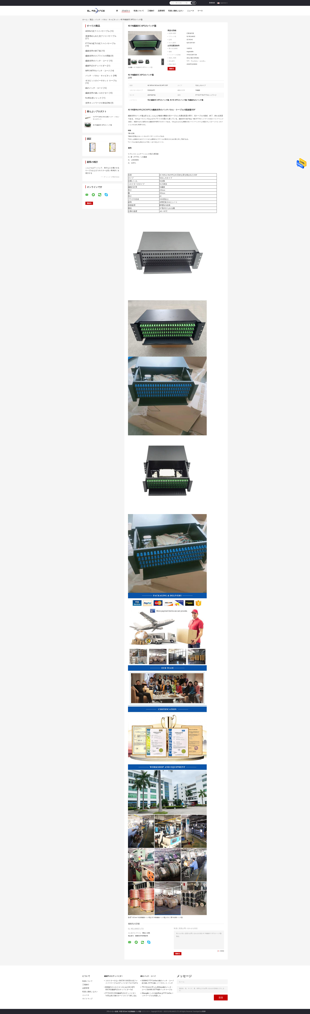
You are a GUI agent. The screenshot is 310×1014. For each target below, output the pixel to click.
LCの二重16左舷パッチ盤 (174, 917)
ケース (200, 11)
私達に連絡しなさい (176, 11)
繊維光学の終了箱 (93, 51)
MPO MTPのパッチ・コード (97, 71)
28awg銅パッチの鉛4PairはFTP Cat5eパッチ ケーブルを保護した (157, 994)
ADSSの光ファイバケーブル (97, 31)
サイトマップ (87, 999)
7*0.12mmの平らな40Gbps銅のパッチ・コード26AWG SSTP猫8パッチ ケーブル (157, 988)
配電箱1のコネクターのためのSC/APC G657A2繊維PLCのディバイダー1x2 (120, 988)
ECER (203, 1011)
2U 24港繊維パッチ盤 (158, 917)
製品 (91, 19)
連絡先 (171, 69)
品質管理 (161, 11)
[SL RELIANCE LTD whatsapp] (95, 194)
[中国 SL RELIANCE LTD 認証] (92, 147)
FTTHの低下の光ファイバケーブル (100, 43)
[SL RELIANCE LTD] (95, 10)
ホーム (84, 19)
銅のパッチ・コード (94, 88)
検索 (193, 3)
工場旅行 (150, 11)
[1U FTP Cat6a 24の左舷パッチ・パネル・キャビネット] (88, 118)
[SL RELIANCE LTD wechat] (101, 194)
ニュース (190, 11)
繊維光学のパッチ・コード (97, 61)
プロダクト (126, 11)
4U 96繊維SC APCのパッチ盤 (102, 125)
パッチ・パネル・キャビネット (107, 19)
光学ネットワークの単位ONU (98, 103)
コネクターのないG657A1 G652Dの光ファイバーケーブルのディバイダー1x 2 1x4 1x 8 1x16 (121, 982)
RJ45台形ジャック (93, 98)
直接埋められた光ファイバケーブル (100, 36)
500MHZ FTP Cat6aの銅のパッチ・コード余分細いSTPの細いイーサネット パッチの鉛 (158, 982)
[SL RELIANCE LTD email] (88, 194)
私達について (139, 11)
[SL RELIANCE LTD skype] (108, 194)
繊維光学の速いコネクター (97, 93)
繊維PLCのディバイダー (95, 66)
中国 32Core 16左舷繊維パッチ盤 (130, 1011)
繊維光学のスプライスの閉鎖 (98, 56)
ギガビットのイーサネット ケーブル (101, 80)
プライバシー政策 (112, 1011)
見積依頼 (212, 3)
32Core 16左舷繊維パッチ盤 (141, 917)
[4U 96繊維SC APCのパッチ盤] (88, 125)
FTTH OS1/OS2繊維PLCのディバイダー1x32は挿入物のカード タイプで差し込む (121, 994)
